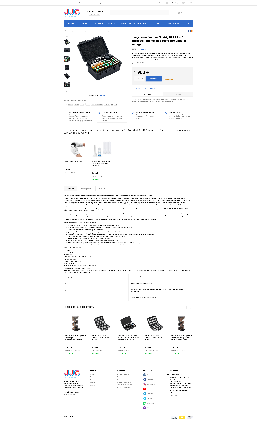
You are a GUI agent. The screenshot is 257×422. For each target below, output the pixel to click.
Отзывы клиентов (96, 380)
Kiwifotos (102, 95)
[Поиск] (166, 12)
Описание (70, 189)
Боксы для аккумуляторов (102, 31)
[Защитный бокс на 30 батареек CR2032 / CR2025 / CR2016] (155, 323)
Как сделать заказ (123, 374)
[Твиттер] (192, 31)
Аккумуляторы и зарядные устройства (80, 31)
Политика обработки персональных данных (124, 383)
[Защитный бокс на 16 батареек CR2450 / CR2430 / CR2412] (102, 323)
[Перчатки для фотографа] (75, 149)
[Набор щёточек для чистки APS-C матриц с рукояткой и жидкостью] (102, 149)
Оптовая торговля (99, 3)
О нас (65, 3)
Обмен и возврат (122, 380)
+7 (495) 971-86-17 (96, 11)
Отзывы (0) (142, 49)
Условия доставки (123, 377)
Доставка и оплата (85, 3)
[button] (67, 91)
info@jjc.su (173, 395)
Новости (93, 382)
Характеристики (86, 189)
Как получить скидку (124, 387)
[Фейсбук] (189, 31)
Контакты (73, 3)
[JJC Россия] (75, 374)
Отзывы (102, 189)
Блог (91, 377)
